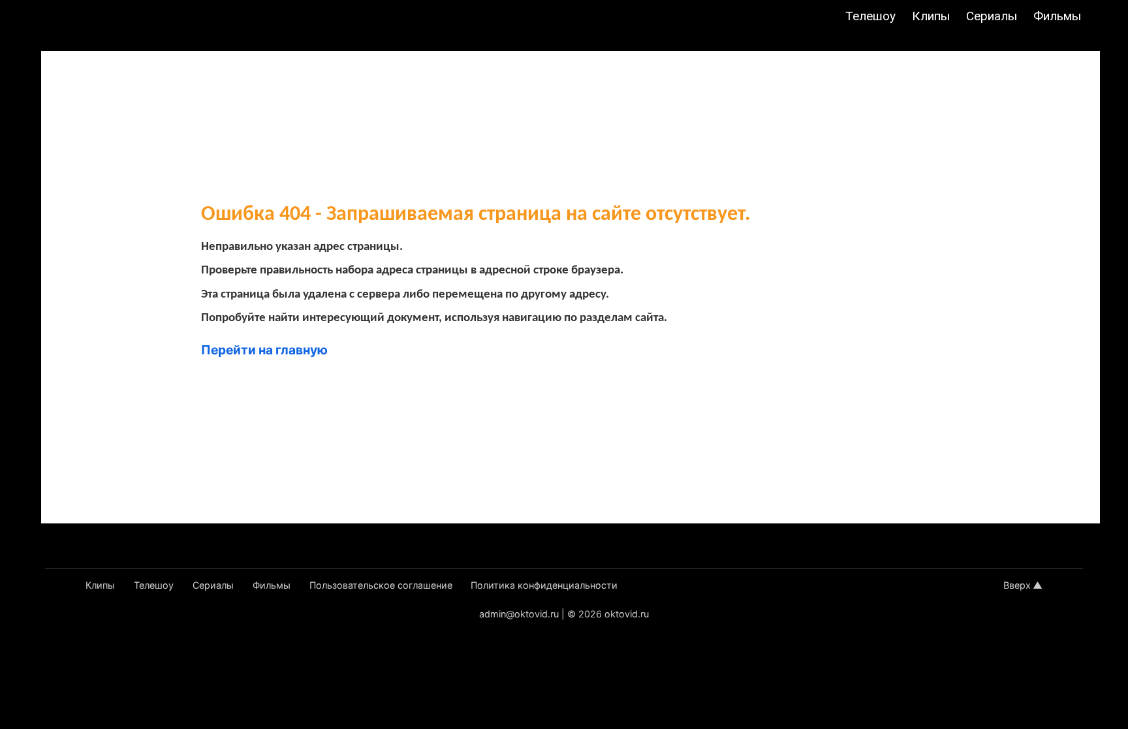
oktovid (78, 17)
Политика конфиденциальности (544, 585)
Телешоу (870, 15)
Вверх (1017, 585)
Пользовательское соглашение (380, 585)
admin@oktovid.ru (519, 613)
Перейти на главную (264, 350)
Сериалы (991, 15)
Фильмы (1057, 15)
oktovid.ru (626, 613)
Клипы (931, 15)
